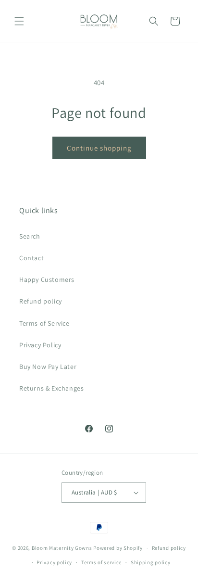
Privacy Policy (40, 345)
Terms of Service (44, 323)
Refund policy (40, 301)
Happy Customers (46, 279)
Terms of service (101, 562)
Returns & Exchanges (51, 388)
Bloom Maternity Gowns (62, 548)
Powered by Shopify (118, 548)
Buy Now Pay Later (47, 366)
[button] (19, 21)
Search (29, 236)
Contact (31, 257)
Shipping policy (151, 562)
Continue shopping (99, 147)
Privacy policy (54, 562)
